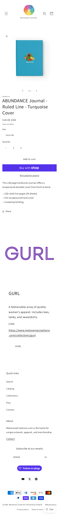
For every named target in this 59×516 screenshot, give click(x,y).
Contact (10, 409)
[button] (6, 13)
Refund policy (50, 505)
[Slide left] (22, 90)
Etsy (8, 402)
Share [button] (8, 211)
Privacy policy (23, 509)
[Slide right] (36, 90)
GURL (18, 346)
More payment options (29, 175)
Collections (12, 395)
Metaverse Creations (17, 505)
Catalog (10, 388)
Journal (10, 135)
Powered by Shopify (34, 505)
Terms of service (38, 509)
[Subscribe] (45, 457)
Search (9, 381)
